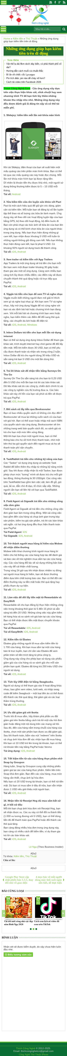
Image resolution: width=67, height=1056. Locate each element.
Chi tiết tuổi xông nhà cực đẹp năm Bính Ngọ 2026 (18, 923)
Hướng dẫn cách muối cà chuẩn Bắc (24, 71)
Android (16, 194)
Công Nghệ (24, 1054)
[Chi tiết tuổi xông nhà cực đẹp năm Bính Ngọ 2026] (18, 907)
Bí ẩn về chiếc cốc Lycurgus (20, 74)
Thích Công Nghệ (25, 1048)
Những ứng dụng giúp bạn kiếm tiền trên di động (33, 51)
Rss (64, 2)
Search (64, 29)
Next (4, 913)
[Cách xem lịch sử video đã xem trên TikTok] (48, 907)
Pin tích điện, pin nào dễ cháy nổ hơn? (25, 78)
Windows (32, 324)
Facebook (55, 2)
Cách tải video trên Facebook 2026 (23, 82)
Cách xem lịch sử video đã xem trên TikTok (46, 923)
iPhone (45, 1054)
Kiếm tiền (19, 856)
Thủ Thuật (31, 856)
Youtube (50, 2)
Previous (63, 913)
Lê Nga (33, 846)
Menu (4, 2)
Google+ (59, 2)
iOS (14, 251)
